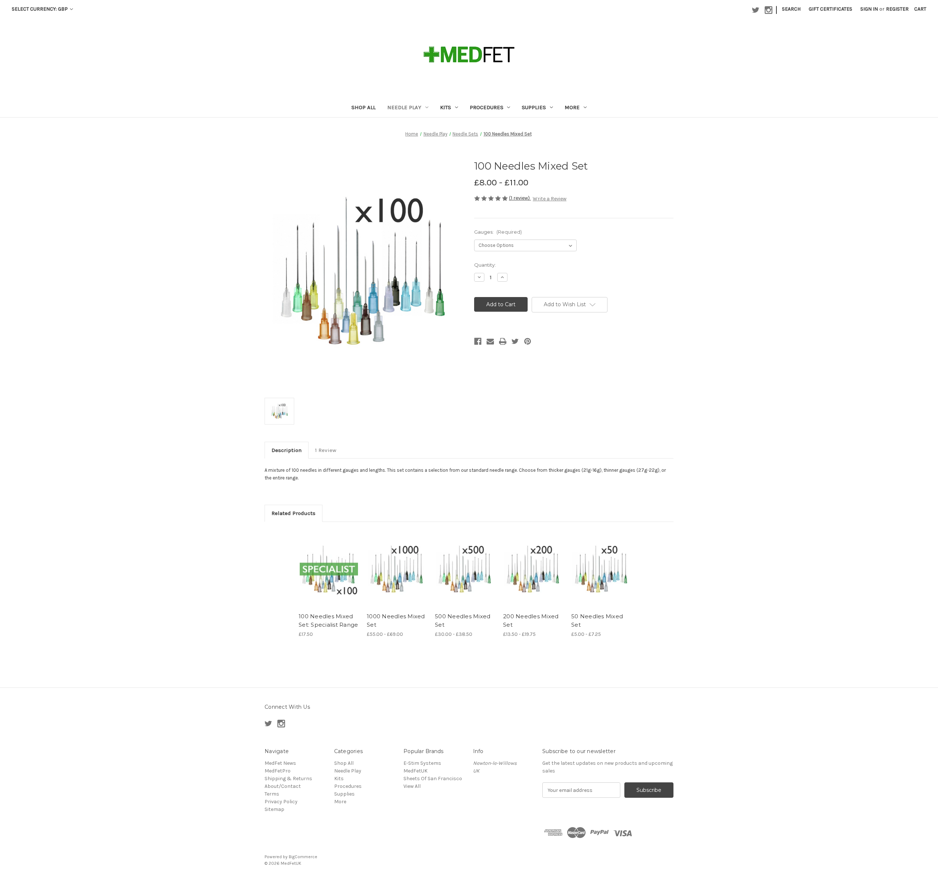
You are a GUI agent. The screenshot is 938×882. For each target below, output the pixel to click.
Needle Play (404, 107)
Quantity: (485, 265)
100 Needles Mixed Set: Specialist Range (328, 620)
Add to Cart (329, 575)
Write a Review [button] (549, 199)
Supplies (534, 107)
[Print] (502, 341)
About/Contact (283, 786)
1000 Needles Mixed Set (396, 620)
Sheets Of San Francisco (432, 778)
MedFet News (280, 763)
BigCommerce (303, 856)
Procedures (486, 107)
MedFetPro (278, 771)
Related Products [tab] (293, 513)
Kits (445, 107)
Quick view (328, 563)
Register (897, 9)
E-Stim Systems (422, 763)
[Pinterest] (527, 341)
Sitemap (274, 809)
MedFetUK (415, 771)
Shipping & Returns (288, 778)
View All (412, 786)
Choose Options (397, 575)
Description (287, 450)
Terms (272, 794)
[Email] (490, 341)
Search (791, 9)
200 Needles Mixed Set (530, 620)
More (572, 107)
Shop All (363, 107)
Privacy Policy (281, 801)
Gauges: (498, 232)
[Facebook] (477, 341)
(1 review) (520, 198)
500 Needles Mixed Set (462, 620)
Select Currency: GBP (40, 9)
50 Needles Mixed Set (597, 620)
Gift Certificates (830, 9)
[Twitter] (515, 341)
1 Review (325, 450)
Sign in (869, 9)
